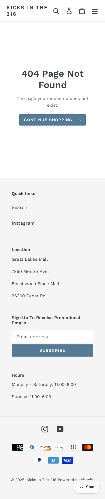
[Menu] (94, 10)
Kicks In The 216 (27, 10)
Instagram (23, 223)
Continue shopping (48, 119)
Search (19, 207)
